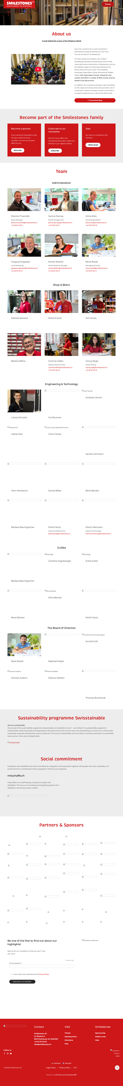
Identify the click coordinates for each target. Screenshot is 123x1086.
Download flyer (96, 100)
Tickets (108, 4)
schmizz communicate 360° (66, 1075)
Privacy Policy (43, 974)
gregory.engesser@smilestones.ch (24, 268)
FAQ (66, 1044)
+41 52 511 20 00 (40, 1042)
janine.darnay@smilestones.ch (60, 223)
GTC (75, 1068)
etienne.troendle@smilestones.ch (24, 223)
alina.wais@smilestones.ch (96, 223)
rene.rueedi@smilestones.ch (97, 268)
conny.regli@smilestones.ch (96, 367)
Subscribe (55, 151)
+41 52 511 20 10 (17, 225)
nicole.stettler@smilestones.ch (60, 268)
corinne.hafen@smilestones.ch (60, 367)
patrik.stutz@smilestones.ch (59, 534)
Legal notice (51, 1068)
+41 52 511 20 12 (16, 271)
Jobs (97, 1040)
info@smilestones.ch (42, 1044)
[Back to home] (19, 4)
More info (18, 150)
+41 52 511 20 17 (54, 225)
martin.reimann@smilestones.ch (98, 534)
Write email (93, 145)
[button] (118, 4)
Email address (15, 963)
